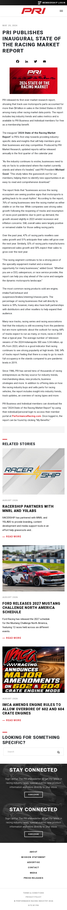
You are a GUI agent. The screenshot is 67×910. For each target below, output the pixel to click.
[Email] (46, 61)
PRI (37, 905)
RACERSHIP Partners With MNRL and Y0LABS (28, 508)
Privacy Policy (33, 897)
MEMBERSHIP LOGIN (53, 3)
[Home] (33, 11)
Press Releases (33, 878)
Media (33, 873)
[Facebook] (20, 61)
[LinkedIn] (29, 61)
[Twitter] (38, 61)
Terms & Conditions (33, 893)
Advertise (33, 862)
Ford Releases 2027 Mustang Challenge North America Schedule (31, 607)
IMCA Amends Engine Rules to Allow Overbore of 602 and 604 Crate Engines (33, 709)
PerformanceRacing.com (26, 416)
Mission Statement (33, 857)
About (33, 852)
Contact (33, 867)
